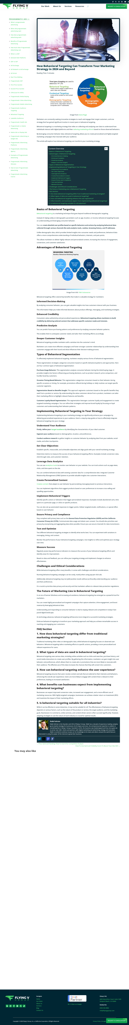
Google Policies (106, 1021)
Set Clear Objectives (57, 171)
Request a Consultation (116, 1021)
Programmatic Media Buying (20, 96)
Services (39, 1006)
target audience (58, 429)
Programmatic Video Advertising (21, 100)
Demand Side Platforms (18, 58)
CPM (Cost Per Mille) (17, 92)
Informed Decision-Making (59, 156)
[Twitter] (44, 739)
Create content (43, 484)
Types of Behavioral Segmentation (61, 165)
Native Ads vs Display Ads (19, 132)
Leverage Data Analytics (59, 174)
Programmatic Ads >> (19, 19)
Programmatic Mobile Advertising (21, 104)
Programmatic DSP (17, 81)
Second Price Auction (17, 89)
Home (38, 999)
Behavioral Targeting (17, 114)
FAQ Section (53, 191)
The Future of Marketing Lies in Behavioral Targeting (67, 189)
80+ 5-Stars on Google (75, 1004)
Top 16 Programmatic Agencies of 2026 (32, 812)
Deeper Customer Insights (59, 162)
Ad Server (14, 73)
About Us (39, 1003)
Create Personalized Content (60, 176)
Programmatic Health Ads (19, 122)
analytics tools (51, 465)
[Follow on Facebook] (14, 1006)
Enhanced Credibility (57, 158)
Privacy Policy (97, 1021)
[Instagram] (48, 739)
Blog (37, 1008)
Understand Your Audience (59, 169)
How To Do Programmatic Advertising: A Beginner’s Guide (40, 962)
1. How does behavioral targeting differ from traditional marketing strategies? (77, 194)
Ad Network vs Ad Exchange (20, 69)
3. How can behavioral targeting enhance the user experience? (71, 199)
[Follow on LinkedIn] (7, 1006)
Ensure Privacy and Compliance (61, 180)
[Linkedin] (39, 739)
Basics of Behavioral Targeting (60, 151)
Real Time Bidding (16, 77)
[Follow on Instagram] (10, 1006)
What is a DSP (15, 54)
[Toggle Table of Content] (105, 148)
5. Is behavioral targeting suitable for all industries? (67, 203)
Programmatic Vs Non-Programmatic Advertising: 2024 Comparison (44, 886)
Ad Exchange (15, 65)
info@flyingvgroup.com (107, 1010)
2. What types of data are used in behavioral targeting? (69, 196)
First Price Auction (16, 85)
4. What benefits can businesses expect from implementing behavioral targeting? (78, 201)
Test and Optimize (57, 182)
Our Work (39, 1001)
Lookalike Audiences (17, 118)
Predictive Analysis (57, 160)
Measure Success (56, 184)
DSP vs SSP (14, 62)
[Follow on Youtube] (17, 1006)
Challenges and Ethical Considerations (63, 187)
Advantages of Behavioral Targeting (62, 154)
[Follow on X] (20, 1006)
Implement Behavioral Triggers (60, 178)
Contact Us (39, 1010)
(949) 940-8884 (104, 1008)
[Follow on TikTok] (24, 1006)
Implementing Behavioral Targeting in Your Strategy (67, 167)
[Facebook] (52, 739)
